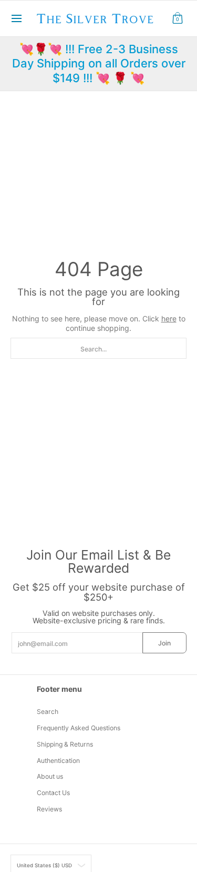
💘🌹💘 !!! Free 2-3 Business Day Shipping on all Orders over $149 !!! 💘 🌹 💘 (98, 63)
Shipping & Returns (65, 744)
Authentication (58, 761)
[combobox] (98, 348)
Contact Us (53, 793)
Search (47, 712)
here (169, 318)
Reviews (49, 809)
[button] (177, 18)
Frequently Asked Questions (78, 728)
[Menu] (16, 18)
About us (50, 776)
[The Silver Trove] (95, 18)
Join (164, 643)
